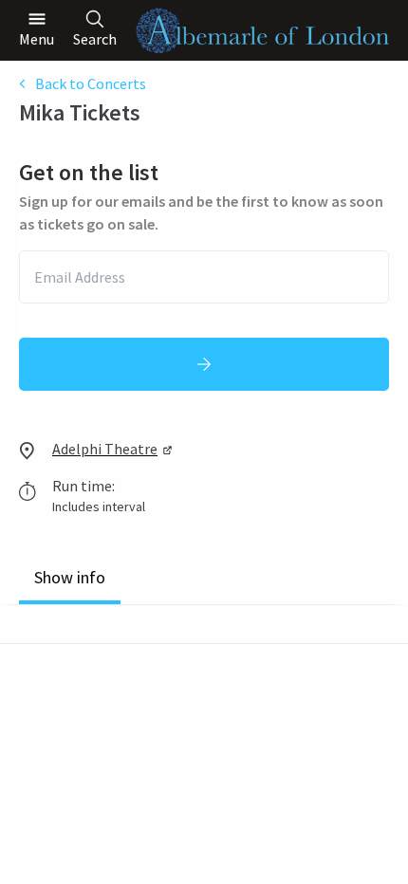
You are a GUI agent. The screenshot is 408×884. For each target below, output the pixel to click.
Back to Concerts (90, 83)
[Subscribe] (204, 364)
